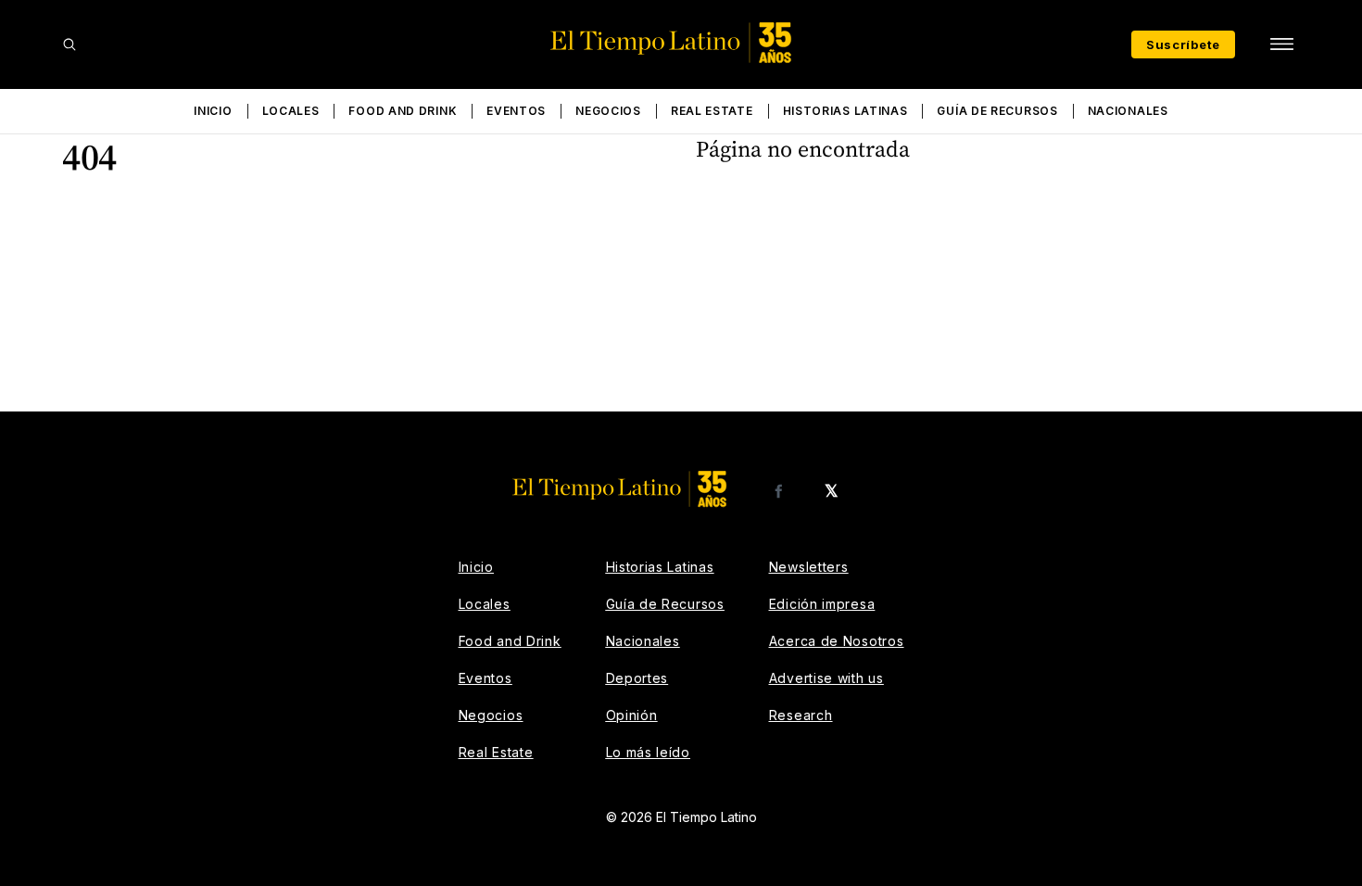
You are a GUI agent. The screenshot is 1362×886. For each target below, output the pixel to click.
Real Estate (712, 111)
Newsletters (809, 567)
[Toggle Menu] (1281, 44)
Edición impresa (822, 604)
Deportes (637, 678)
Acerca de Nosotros (836, 641)
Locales (291, 111)
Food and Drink (402, 111)
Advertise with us (826, 678)
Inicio (213, 111)
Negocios (608, 111)
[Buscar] (69, 44)
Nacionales (1128, 111)
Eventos (516, 111)
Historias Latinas (845, 111)
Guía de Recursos (997, 111)
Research (801, 715)
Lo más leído (648, 752)
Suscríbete (1183, 44)
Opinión (632, 715)
